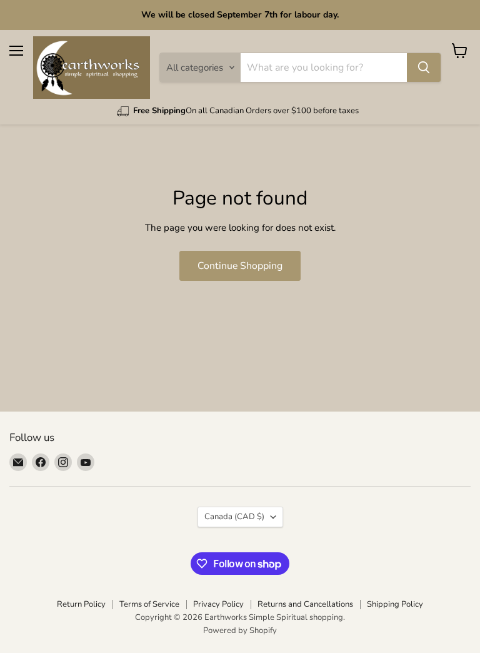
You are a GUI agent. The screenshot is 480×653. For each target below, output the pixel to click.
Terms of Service (149, 604)
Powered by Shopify (240, 630)
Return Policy (81, 604)
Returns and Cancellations (305, 604)
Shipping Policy (395, 604)
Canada (234, 516)
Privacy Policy (218, 604)
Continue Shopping (240, 266)
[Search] (424, 67)
